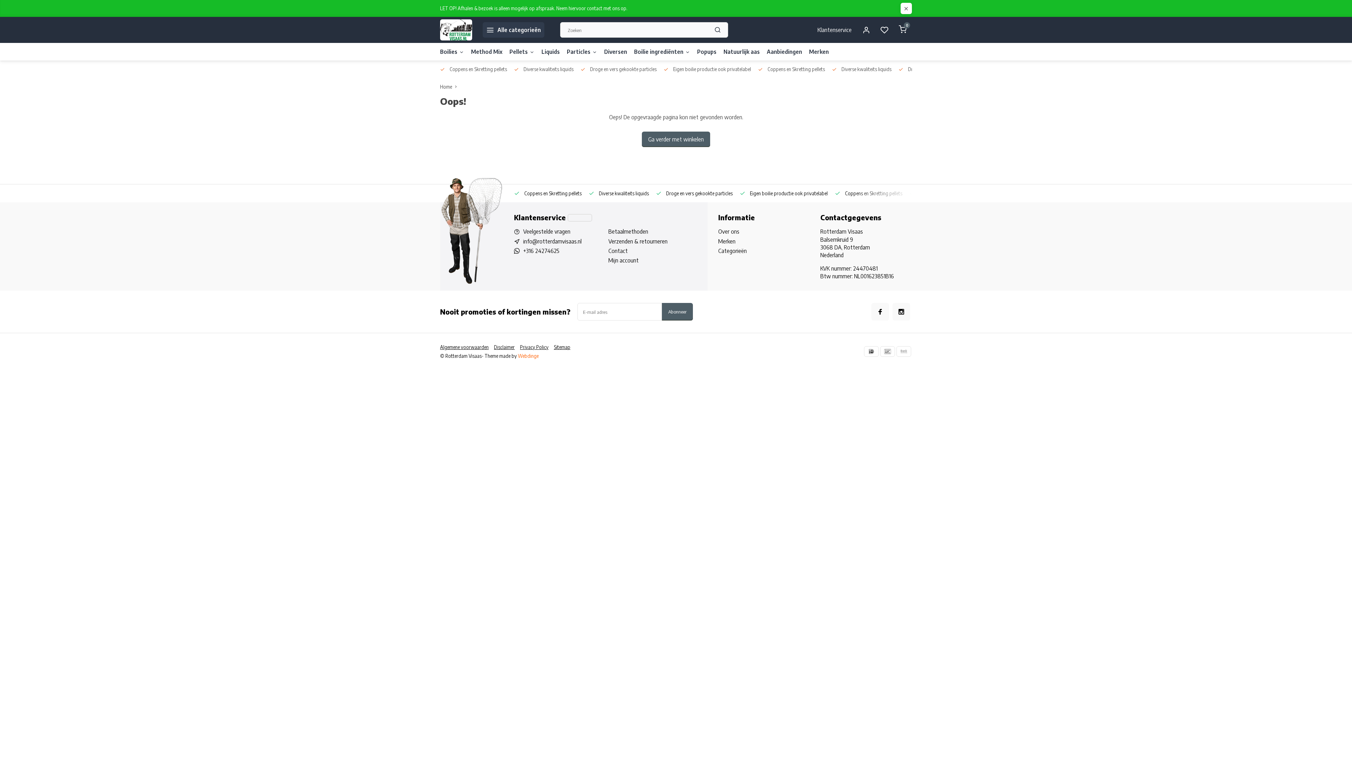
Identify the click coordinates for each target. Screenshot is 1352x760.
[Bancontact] (887, 351)
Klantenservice (835, 29)
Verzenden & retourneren (638, 241)
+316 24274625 (541, 250)
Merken (819, 51)
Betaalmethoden (628, 231)
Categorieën (732, 250)
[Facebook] (880, 312)
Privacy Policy (534, 347)
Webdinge (528, 356)
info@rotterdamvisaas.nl (552, 241)
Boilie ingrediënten (658, 51)
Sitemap (562, 347)
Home (446, 87)
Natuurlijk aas (742, 51)
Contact (618, 250)
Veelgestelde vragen (546, 231)
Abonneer (677, 312)
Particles (578, 51)
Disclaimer (504, 347)
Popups (706, 51)
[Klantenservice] (580, 218)
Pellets (518, 51)
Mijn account (623, 260)
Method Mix (486, 51)
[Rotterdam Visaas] (456, 29)
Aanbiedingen (784, 51)
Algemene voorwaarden (464, 347)
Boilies (448, 51)
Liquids (551, 51)
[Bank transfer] (903, 351)
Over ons (728, 231)
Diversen (615, 51)
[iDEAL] (871, 351)
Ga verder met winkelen (676, 139)
